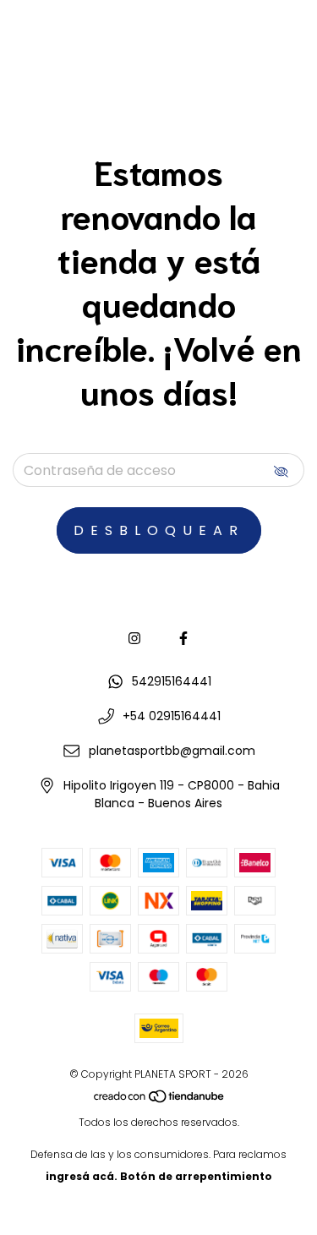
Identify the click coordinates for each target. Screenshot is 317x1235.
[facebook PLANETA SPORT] (183, 638)
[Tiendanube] (159, 1100)
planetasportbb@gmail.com (172, 750)
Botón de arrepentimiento (196, 1176)
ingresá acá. (82, 1176)
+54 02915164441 (172, 716)
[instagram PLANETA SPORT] (134, 638)
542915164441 (171, 681)
